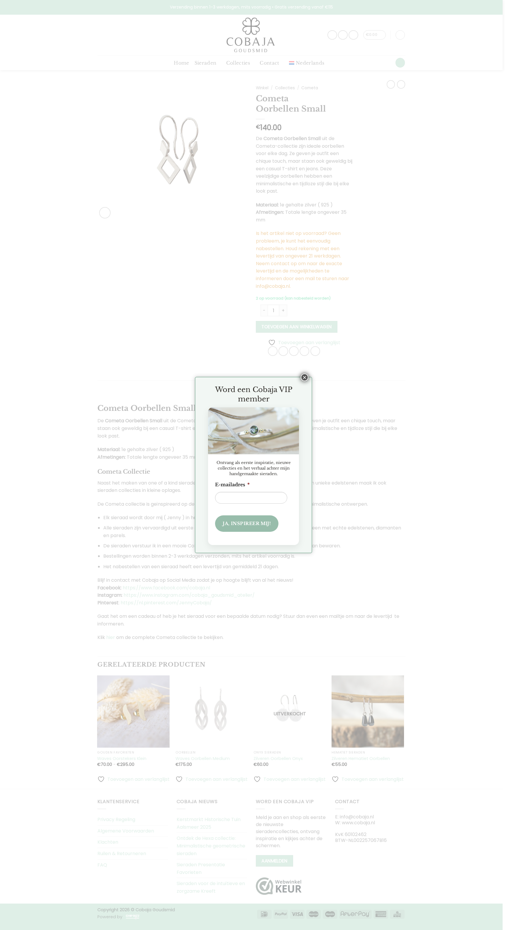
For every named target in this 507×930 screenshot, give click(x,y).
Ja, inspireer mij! (247, 523)
